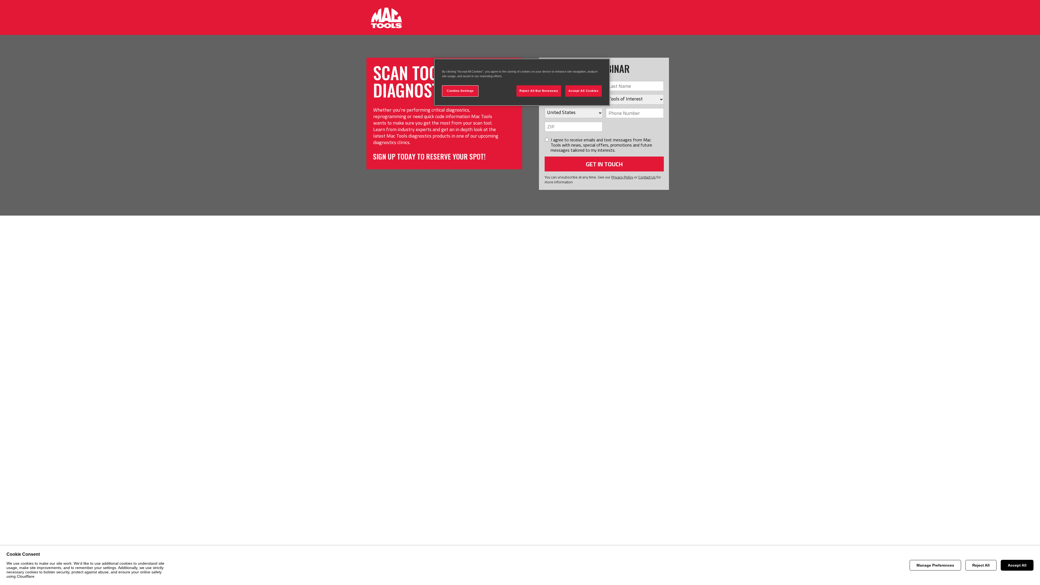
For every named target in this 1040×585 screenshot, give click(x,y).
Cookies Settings (460, 90)
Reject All (981, 565)
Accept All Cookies (583, 90)
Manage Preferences (935, 565)
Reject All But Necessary (538, 90)
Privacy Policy (622, 177)
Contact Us (647, 177)
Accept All (1017, 565)
